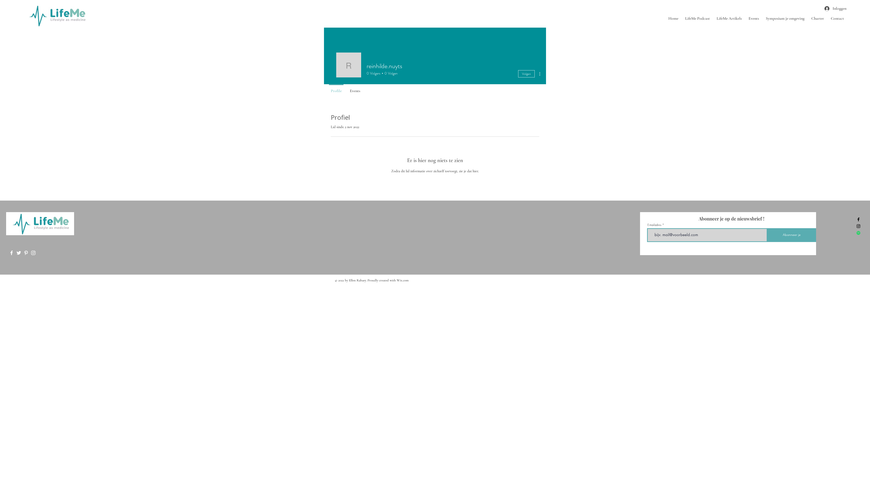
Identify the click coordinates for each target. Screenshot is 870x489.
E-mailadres (654, 224)
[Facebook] (858, 219)
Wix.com (403, 280)
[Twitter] (19, 253)
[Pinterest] (26, 253)
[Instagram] (858, 226)
